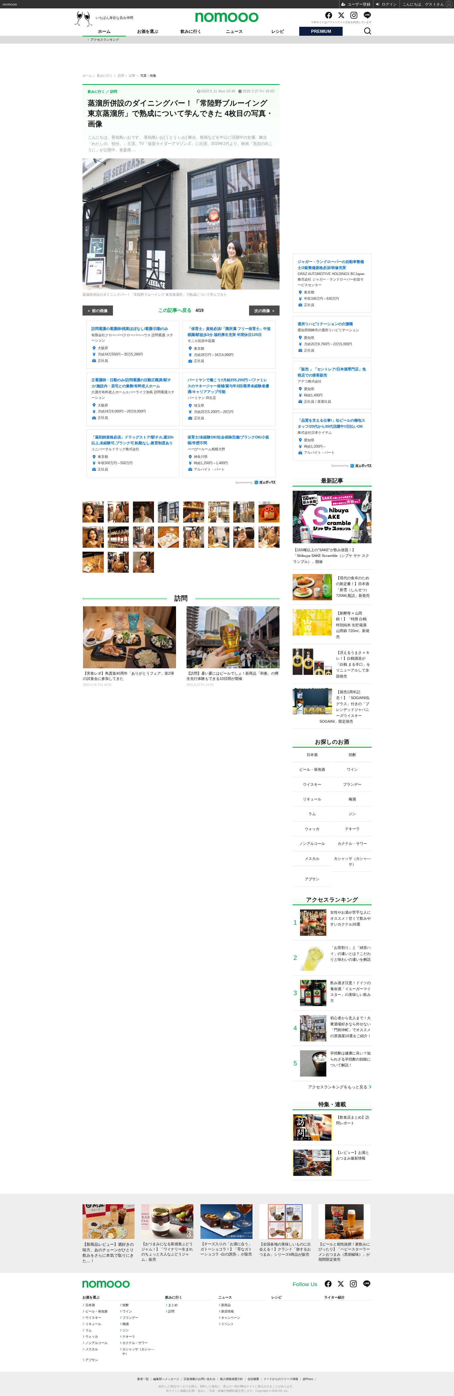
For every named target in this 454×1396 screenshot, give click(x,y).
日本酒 (90, 1305)
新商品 (226, 1305)
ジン (125, 1330)
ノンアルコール (96, 1343)
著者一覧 (143, 1379)
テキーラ (128, 1336)
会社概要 (253, 1379)
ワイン (127, 1311)
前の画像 (100, 310)
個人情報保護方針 (231, 1379)
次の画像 (262, 310)
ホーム (104, 31)
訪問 (181, 598)
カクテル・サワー (135, 1343)
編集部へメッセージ (166, 1379)
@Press (308, 1379)
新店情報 (227, 1311)
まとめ (173, 1305)
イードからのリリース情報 (281, 1379)
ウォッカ (91, 1336)
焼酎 (125, 1305)
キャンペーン (230, 1318)
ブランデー (130, 1318)
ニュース (234, 31)
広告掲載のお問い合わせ (199, 1379)
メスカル (91, 1349)
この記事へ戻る (181, 309)
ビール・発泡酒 (96, 1311)
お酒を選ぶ (147, 31)
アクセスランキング (105, 40)
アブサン (91, 1360)
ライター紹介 (334, 1297)
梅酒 (125, 1324)
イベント (227, 1324)
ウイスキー (93, 1318)
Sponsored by (243, 482)
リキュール (93, 1324)
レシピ (277, 31)
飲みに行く (191, 31)
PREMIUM (321, 31)
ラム (88, 1330)
